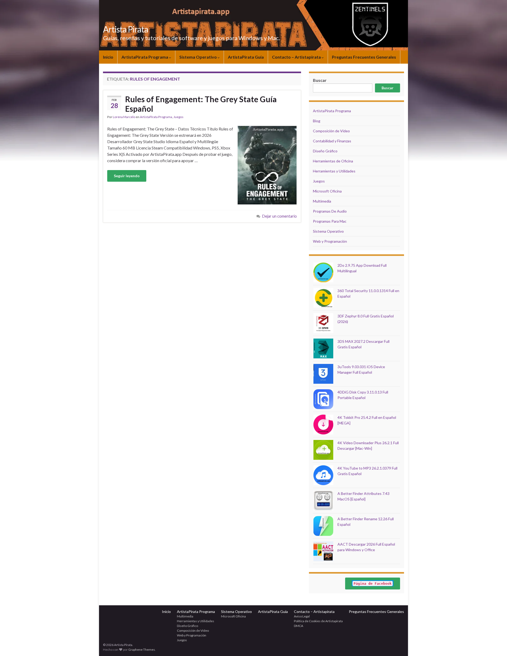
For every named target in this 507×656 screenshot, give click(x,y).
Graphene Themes (141, 650)
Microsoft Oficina (327, 191)
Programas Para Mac (329, 221)
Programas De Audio (330, 211)
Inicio (108, 56)
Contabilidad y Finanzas (332, 141)
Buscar (387, 88)
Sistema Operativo (198, 56)
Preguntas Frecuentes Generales (364, 56)
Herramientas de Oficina (333, 161)
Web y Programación (330, 241)
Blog (316, 121)
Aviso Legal (302, 616)
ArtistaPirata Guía (246, 56)
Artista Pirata (125, 29)
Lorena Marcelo (124, 117)
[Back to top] (495, 644)
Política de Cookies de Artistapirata (318, 621)
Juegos (178, 117)
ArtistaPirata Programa (145, 56)
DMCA (298, 626)
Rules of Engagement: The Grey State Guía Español (201, 103)
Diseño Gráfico (325, 151)
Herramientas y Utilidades (334, 171)
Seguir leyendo (127, 176)
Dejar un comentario (279, 216)
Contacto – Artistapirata (297, 56)
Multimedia (322, 201)
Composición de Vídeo (331, 131)
